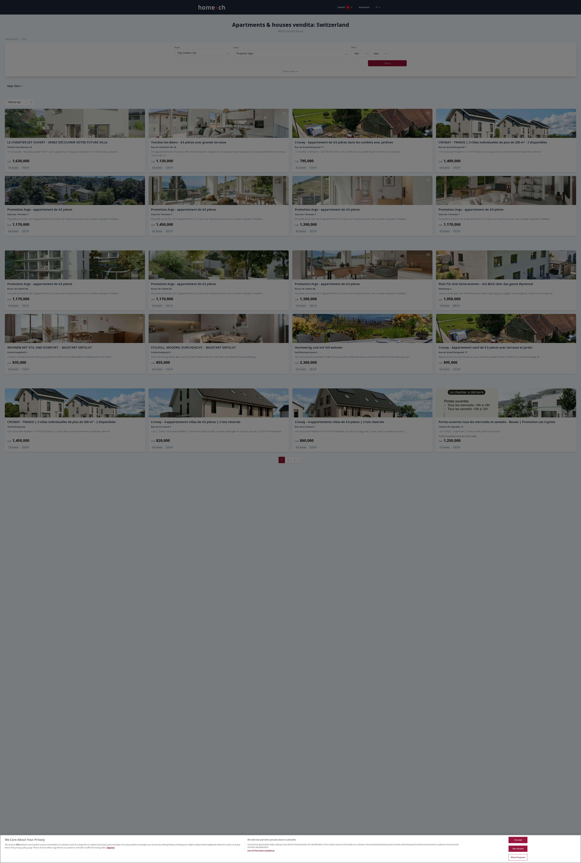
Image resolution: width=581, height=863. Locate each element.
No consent (518, 848)
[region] (290, 849)
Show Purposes (518, 857)
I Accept (518, 839)
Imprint (111, 847)
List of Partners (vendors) (261, 850)
